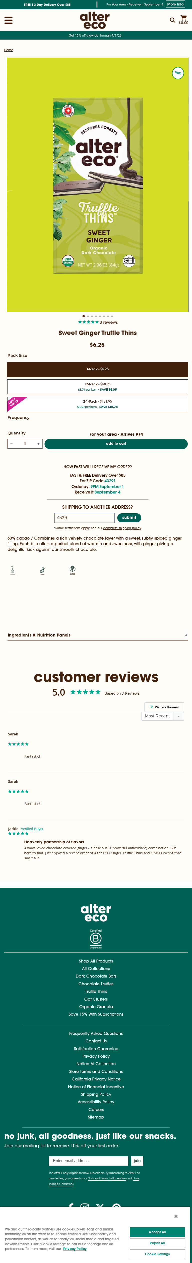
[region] (95, 1235)
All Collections (96, 969)
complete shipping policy (122, 528)
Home (8, 50)
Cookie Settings (157, 1254)
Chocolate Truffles (96, 984)
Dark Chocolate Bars (96, 977)
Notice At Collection (96, 1064)
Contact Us (96, 1041)
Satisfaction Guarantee (96, 1049)
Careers (96, 1110)
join (137, 1161)
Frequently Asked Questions (96, 1034)
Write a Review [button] (167, 707)
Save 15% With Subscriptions (96, 1015)
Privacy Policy (96, 1057)
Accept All (157, 1232)
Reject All (157, 1243)
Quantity (17, 433)
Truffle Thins (96, 992)
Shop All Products (96, 962)
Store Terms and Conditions (96, 1072)
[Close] (176, 1216)
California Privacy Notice (96, 1079)
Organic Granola (96, 1007)
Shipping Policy (96, 1095)
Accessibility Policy (96, 1102)
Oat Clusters (96, 1000)
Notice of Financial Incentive (96, 1087)
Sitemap (96, 1118)
